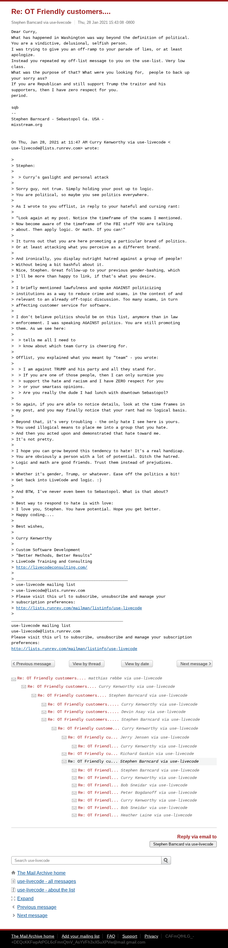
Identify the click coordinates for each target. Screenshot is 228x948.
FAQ (111, 936)
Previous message (33, 663)
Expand (25, 898)
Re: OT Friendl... (98, 746)
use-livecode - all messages (46, 881)
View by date (137, 663)
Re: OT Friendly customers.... (51, 678)
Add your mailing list (80, 936)
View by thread (87, 663)
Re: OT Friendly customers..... (83, 704)
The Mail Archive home (41, 873)
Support (129, 936)
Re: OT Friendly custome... (89, 728)
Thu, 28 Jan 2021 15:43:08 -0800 (106, 22)
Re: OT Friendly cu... (93, 737)
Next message (194, 663)
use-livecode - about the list (46, 889)
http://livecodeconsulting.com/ (51, 567)
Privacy (151, 936)
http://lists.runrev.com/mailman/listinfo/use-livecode (79, 608)
